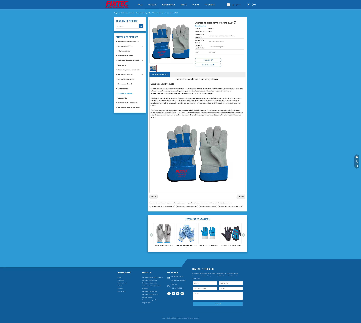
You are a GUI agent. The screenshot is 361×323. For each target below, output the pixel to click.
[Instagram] (182, 293)
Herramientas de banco (125, 55)
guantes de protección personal (187, 206)
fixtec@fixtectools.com (178, 280)
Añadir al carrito (207, 65)
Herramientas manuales (125, 74)
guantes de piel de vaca (158, 203)
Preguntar (207, 60)
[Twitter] (173, 293)
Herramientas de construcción (127, 103)
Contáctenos (122, 291)
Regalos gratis (122, 98)
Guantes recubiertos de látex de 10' (187, 245)
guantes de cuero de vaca (208, 206)
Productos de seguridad (125, 93)
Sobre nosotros (122, 283)
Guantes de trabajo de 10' (232, 245)
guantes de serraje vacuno (176, 203)
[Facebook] (169, 293)
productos (121, 280)
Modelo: (197, 28)
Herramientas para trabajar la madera (130, 107)
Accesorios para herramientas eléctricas (130, 60)
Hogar (120, 277)
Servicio (120, 286)
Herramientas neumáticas (126, 79)
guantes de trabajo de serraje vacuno (162, 206)
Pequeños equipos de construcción (129, 70)
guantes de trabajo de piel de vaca (198, 203)
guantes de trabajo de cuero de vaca (230, 206)
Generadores (122, 65)
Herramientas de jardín (125, 84)
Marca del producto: (201, 31)
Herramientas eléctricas (125, 46)
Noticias (120, 288)
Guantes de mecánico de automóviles (209, 245)
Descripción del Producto (159, 74)
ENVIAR (218, 304)
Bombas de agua (123, 88)
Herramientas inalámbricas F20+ (128, 41)
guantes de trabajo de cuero (221, 203)
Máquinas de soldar (124, 51)
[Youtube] (177, 293)
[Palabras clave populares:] (228, 4)
